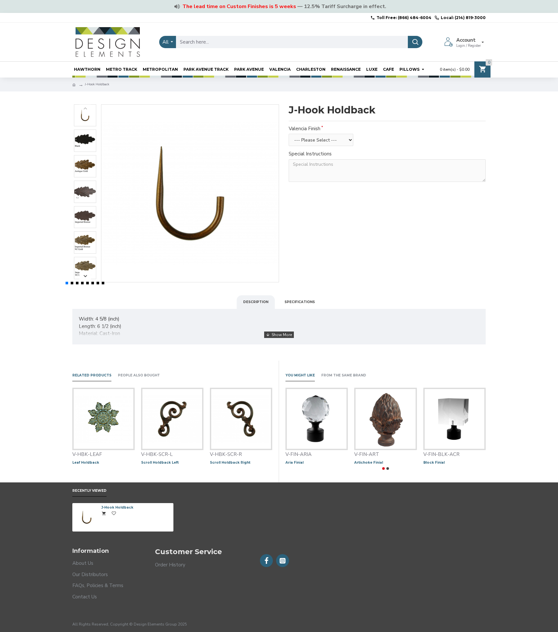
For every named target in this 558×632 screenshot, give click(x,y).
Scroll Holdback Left (160, 462)
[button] (85, 108)
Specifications (299, 302)
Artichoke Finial (368, 462)
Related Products (91, 375)
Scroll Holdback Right (230, 462)
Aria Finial (294, 462)
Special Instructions (310, 154)
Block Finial (434, 462)
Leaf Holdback (85, 462)
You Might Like (300, 375)
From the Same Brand (343, 375)
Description (255, 302)
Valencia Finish (304, 128)
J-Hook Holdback (117, 507)
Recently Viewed (89, 491)
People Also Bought (139, 375)
